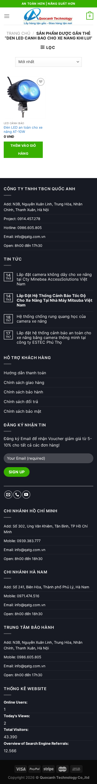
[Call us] (17, 494)
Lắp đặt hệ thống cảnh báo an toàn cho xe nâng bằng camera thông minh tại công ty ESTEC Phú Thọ (54, 338)
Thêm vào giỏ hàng (23, 149)
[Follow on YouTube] (26, 494)
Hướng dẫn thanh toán (25, 372)
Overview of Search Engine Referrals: (36, 743)
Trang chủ (18, 33)
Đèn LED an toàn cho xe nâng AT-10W (23, 129)
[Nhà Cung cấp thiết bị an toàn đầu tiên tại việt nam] (48, 16)
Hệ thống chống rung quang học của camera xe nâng (51, 319)
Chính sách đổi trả (21, 401)
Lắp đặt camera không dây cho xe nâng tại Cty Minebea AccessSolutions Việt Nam (54, 279)
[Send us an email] (8, 494)
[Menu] (7, 16)
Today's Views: (17, 716)
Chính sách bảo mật (22, 411)
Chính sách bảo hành (23, 391)
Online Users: (16, 702)
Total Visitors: (16, 729)
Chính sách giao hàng (24, 382)
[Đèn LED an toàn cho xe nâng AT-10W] (25, 98)
